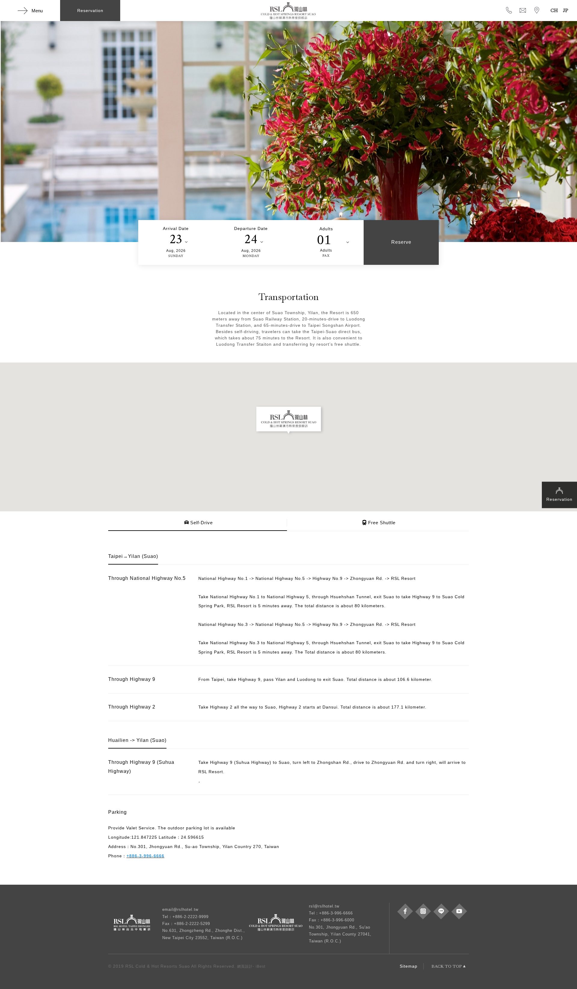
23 (175, 239)
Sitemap (408, 966)
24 (251, 239)
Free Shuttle (381, 522)
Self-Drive (201, 522)
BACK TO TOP (447, 966)
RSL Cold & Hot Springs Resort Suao (288, 10)
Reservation (559, 499)
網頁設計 (245, 966)
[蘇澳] (279, 924)
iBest (260, 966)
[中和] (135, 924)
